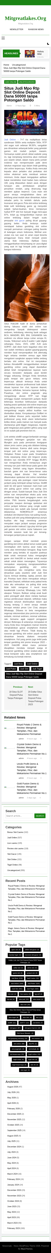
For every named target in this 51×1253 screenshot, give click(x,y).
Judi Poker (11, 669)
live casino (25, 994)
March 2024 (12, 1174)
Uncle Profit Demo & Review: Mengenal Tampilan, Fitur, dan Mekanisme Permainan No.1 (26, 908)
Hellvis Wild (40, 52)
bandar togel (15, 955)
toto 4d (34, 1065)
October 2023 (13, 1201)
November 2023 (14, 1196)
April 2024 (11, 1168)
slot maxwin (37, 1038)
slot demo (38, 1023)
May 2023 (11, 1212)
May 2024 (11, 1163)
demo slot (32, 968)
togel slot (32, 1059)
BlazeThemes (26, 1249)
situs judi (24, 999)
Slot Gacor (11, 854)
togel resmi (18, 1059)
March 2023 (12, 1223)
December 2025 (14, 1114)
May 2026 (11, 1097)
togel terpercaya (19, 1065)
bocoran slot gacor (33, 955)
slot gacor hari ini (32, 1028)
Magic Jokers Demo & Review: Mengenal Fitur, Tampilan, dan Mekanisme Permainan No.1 (26, 931)
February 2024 (13, 1179)
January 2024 (13, 1185)
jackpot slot (32, 973)
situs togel (13, 1017)
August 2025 (12, 1136)
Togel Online (12, 865)
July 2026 (11, 1092)
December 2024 (14, 1147)
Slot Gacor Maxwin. (25, 1033)
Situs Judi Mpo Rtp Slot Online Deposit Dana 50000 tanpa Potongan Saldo (24, 675)
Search (40, 816)
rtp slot (11, 999)
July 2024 (11, 1152)
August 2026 (12, 1087)
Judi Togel (37, 669)
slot (39, 1017)
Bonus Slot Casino (15, 832)
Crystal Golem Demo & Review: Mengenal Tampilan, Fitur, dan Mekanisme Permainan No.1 (26, 897)
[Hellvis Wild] (30, 55)
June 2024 (11, 1157)
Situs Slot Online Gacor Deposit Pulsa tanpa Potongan (25, 1011)
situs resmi (38, 999)
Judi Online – (11, 140)
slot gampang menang (17, 1038)
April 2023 (11, 1217)
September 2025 (14, 1130)
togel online (34, 1054)
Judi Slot (24, 669)
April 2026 (11, 1103)
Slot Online (12, 859)
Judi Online (10, 82)
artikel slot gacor (32, 950)
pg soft (38, 994)
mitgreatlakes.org (25, 18)
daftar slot (18, 968)
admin (9, 106)
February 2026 (13, 1108)
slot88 (12, 1023)
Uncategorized (27, 82)
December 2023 (14, 1190)
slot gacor (19, 220)
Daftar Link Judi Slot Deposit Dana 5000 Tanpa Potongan (25, 961)
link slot (12, 994)
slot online (19, 1044)
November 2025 (14, 1119)
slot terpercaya (17, 1054)
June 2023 (11, 1206)
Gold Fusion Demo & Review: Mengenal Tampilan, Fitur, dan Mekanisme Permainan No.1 (26, 920)
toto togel (25, 1070)
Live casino (12, 843)
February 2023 (13, 1228)
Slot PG (33, 1044)
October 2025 (13, 1125)
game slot (17, 973)
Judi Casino (33, 978)
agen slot (16, 950)
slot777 (24, 1023)
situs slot (25, 1005)
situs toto (27, 1017)
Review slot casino (15, 848)
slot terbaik (34, 1049)
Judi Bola (18, 664)
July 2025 (11, 1141)
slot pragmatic (18, 1049)
